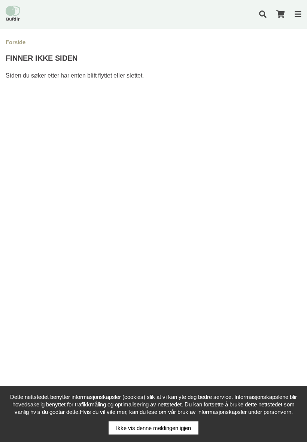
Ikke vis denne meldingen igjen (153, 428)
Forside (15, 42)
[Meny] (298, 14)
